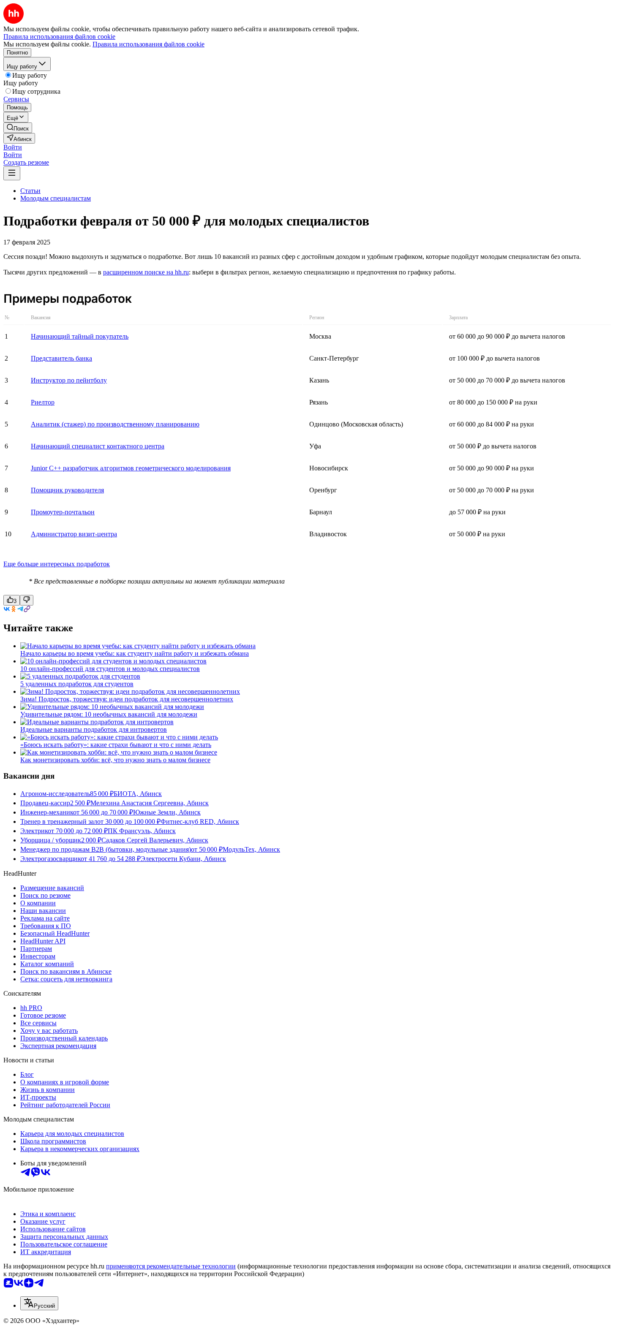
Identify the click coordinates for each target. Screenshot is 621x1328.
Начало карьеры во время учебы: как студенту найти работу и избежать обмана (134, 653)
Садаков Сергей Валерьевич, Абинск (154, 840)
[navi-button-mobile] (11, 173)
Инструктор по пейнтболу (69, 380)
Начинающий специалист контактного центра (97, 446)
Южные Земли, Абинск (167, 812)
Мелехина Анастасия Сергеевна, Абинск (149, 803)
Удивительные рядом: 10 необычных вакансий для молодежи (108, 714)
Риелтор (42, 402)
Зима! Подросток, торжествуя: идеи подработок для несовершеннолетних (126, 699)
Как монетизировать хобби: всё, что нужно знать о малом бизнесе (115, 759)
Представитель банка (61, 358)
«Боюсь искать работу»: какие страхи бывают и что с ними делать (115, 744)
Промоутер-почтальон (63, 512)
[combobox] (39, 1303)
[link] (17, 127)
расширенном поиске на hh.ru (146, 272)
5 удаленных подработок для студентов (76, 683)
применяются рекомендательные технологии (171, 1266)
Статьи (30, 190)
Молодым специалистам (55, 198)
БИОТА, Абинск (138, 793)
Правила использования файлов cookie (148, 44)
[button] (12, 147)
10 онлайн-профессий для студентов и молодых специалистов (110, 668)
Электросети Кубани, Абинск (183, 858)
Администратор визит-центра (74, 534)
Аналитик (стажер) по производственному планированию (115, 424)
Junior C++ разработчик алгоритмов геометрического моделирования (131, 468)
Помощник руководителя (67, 490)
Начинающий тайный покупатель (79, 336)
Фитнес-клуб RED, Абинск (200, 821)
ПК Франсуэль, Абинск (142, 830)
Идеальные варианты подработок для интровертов (93, 729)
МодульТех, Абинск (251, 849)
